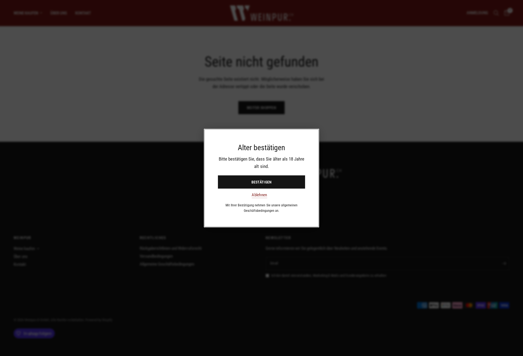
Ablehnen (259, 195)
